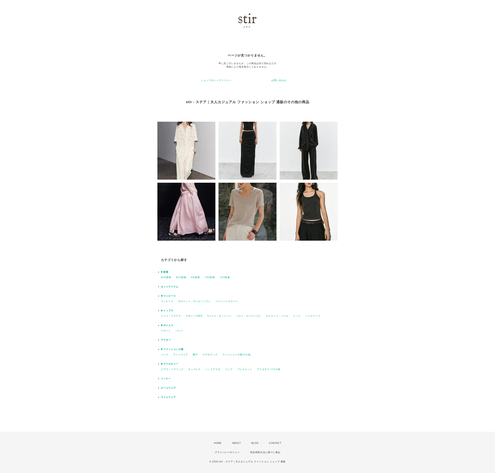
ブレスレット (244, 369)
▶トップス (167, 310)
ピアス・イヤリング (172, 369)
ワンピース (167, 301)
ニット (297, 316)
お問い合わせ (278, 80)
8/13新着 (181, 277)
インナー (166, 378)
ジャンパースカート (226, 301)
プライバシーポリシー (227, 452)
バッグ (164, 354)
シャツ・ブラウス (171, 316)
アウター (166, 340)
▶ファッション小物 (172, 349)
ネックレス (194, 369)
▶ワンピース (168, 296)
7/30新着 (210, 277)
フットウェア (180, 354)
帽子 (195, 354)
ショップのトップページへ (216, 80)
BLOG (255, 443)
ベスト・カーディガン (248, 316)
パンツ (179, 330)
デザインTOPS (194, 316)
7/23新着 (225, 277)
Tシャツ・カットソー (219, 316)
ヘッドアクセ (212, 369)
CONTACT (275, 443)
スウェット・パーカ (277, 316)
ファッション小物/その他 (236, 354)
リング (229, 369)
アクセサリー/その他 (268, 369)
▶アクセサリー (169, 364)
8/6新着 (195, 277)
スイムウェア (168, 397)
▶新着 (164, 272)
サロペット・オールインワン (194, 301)
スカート (166, 330)
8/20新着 (166, 277)
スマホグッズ (210, 354)
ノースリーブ (312, 316)
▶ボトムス (167, 325)
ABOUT (236, 443)
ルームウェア (168, 387)
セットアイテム (169, 286)
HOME (218, 443)
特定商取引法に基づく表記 (265, 452)
